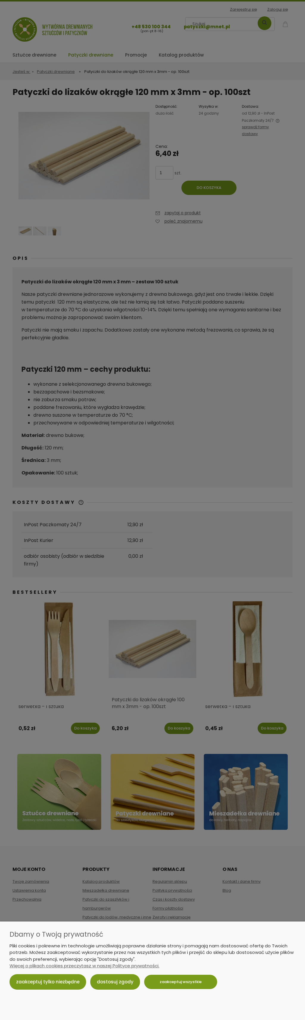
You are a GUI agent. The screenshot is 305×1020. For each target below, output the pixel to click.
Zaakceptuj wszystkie (181, 982)
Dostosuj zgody (115, 982)
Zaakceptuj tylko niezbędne (48, 982)
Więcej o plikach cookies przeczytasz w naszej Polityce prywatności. (84, 966)
